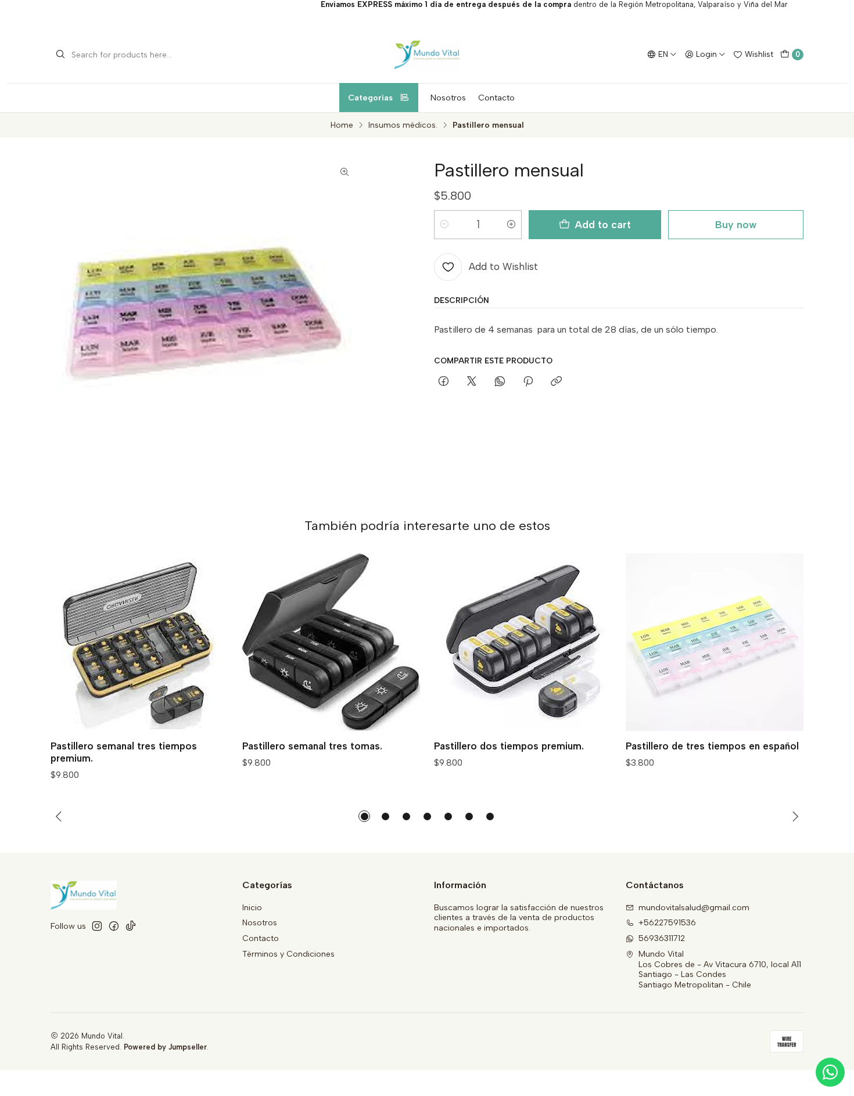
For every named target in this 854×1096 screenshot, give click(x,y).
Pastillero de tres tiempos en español (712, 746)
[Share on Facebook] (443, 382)
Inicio (252, 908)
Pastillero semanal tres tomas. (312, 746)
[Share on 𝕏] (472, 382)
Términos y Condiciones (288, 954)
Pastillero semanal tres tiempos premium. (124, 752)
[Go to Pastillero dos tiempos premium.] (523, 642)
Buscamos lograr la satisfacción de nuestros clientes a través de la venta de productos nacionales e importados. (519, 918)
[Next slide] (795, 816)
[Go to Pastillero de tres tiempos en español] (714, 642)
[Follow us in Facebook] (114, 926)
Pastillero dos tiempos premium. (509, 746)
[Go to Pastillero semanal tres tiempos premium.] (139, 642)
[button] (364, 816)
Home (342, 125)
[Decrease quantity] (444, 225)
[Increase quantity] (511, 225)
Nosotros (448, 97)
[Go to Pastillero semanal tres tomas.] (331, 642)
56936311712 (661, 938)
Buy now (735, 224)
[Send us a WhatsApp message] (830, 1072)
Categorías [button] (370, 97)
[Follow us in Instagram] (97, 926)
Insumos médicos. (402, 125)
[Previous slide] (59, 816)
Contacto (496, 97)
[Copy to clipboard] (556, 382)
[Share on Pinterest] (528, 382)
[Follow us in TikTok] (131, 926)
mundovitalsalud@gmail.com (693, 908)
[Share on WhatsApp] (499, 382)
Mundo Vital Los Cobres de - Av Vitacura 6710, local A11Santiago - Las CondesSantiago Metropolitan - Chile (719, 969)
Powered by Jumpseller (165, 1047)
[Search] (60, 54)
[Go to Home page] (427, 54)
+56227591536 (667, 923)
